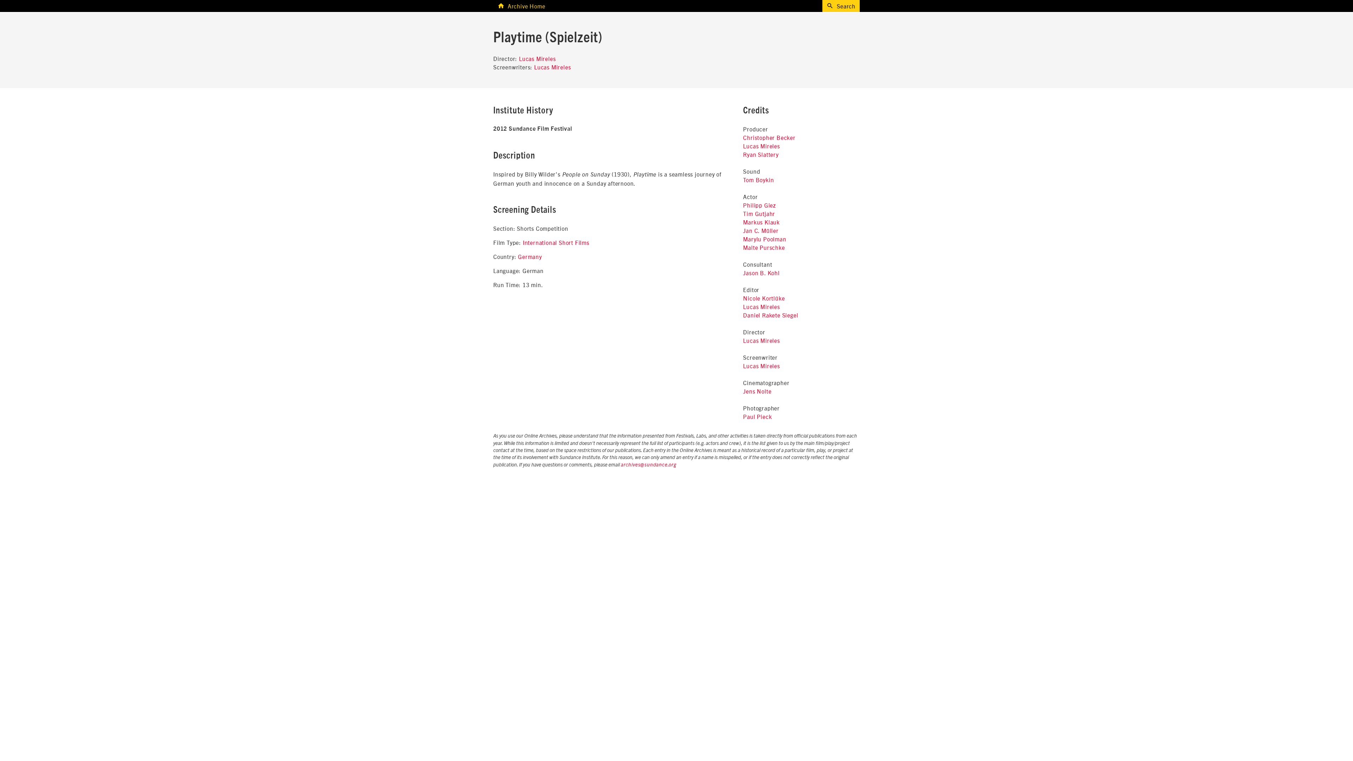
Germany (530, 256)
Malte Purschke (764, 247)
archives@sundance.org (648, 465)
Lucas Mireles (537, 58)
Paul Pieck (757, 416)
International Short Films (556, 242)
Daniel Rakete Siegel (770, 314)
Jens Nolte (757, 391)
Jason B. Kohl (761, 272)
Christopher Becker (769, 137)
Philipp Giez (759, 205)
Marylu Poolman (764, 238)
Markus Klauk (761, 221)
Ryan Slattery (760, 154)
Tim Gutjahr (759, 213)
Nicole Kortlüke (764, 298)
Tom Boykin (758, 179)
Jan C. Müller (760, 230)
